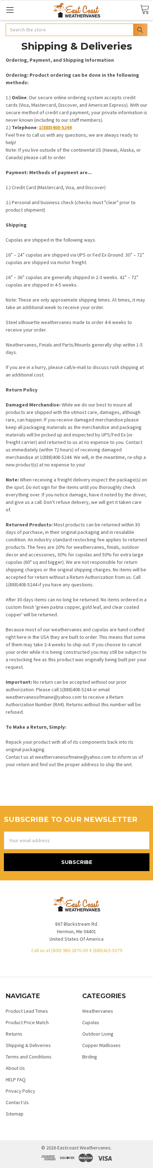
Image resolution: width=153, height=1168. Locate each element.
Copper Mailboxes (101, 1045)
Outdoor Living (98, 1034)
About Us (15, 1068)
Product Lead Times (27, 1011)
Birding (89, 1056)
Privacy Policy (20, 1091)
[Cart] (144, 9)
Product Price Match (27, 1022)
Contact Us (17, 1102)
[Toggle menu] (10, 10)
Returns (14, 1034)
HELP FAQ (16, 1079)
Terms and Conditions (29, 1056)
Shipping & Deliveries (28, 1045)
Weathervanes (97, 1011)
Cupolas (90, 1022)
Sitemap (14, 1114)
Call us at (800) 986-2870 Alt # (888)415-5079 (76, 950)
